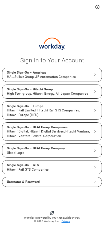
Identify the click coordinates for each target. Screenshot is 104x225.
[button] (97, 7)
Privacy (66, 221)
